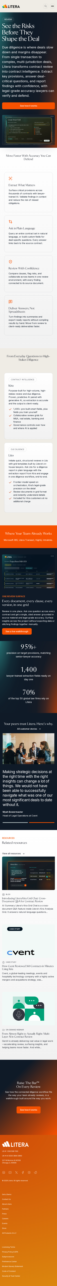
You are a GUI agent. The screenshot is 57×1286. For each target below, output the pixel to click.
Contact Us (6, 1199)
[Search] (45, 6)
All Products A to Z (9, 1233)
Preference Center (9, 1262)
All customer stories (27, 729)
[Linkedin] (3, 1172)
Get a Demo (6, 1194)
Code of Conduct (9, 1271)
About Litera (7, 1204)
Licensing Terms (8, 1247)
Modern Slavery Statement (12, 1266)
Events (4, 1223)
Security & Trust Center (11, 1276)
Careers (5, 1219)
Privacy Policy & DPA (10, 1252)
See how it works (28, 105)
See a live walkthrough (17, 631)
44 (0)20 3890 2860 (14, 1156)
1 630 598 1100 (12, 1151)
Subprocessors (8, 1257)
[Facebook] (22, 1172)
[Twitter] (16, 1172)
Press (4, 1214)
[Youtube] (10, 1172)
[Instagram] (29, 1172)
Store (4, 1228)
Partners (5, 1209)
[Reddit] (35, 1172)
